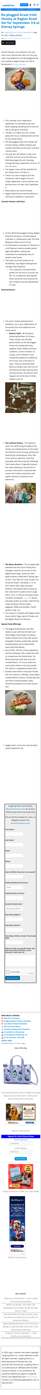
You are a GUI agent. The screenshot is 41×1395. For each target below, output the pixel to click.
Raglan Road (16, 38)
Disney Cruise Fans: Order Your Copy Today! (20, 1191)
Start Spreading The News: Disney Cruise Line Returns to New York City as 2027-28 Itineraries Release (21, 1317)
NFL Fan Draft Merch (12, 1026)
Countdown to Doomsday (14, 1032)
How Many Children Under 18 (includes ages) (20, 937)
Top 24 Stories (31, 9)
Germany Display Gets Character (17, 1029)
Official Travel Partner (21, 1131)
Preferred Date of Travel (15, 893)
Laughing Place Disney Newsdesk (18, 32)
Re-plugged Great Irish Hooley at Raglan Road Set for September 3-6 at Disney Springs (20, 21)
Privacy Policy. (32, 1376)
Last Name (10, 840)
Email (8, 851)
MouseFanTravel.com (15, 809)
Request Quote (12, 978)
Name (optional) (21, 1139)
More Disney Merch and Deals (20, 1099)
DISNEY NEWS (6, 1041)
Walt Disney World (26, 38)
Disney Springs (9, 38)
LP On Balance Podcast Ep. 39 (15, 1035)
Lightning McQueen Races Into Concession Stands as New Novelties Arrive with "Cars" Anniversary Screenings (21, 1326)
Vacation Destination (14, 904)
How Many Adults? (13, 925)
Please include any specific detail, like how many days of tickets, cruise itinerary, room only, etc (20, 950)
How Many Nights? (13, 915)
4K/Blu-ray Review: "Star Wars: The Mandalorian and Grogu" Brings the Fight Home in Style (21, 1308)
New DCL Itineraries (12, 1018)
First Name (10, 829)
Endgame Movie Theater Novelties (17, 1021)
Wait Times (20, 9)
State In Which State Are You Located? (20, 872)
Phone (7, 861)
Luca (26, 598)
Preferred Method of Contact (17, 883)
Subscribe (24, 4)
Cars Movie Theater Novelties (15, 1024)
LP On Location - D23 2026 (14, 1037)
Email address (21, 1148)
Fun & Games (9, 9)
